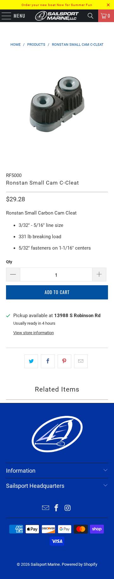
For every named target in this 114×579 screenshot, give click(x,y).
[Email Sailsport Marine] (45, 508)
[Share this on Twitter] (31, 361)
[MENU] (3, 15)
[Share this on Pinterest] (64, 361)
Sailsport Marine (45, 564)
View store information (33, 332)
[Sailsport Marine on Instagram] (68, 508)
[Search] (91, 15)
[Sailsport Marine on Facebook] (56, 508)
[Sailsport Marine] (57, 15)
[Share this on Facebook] (47, 361)
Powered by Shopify (79, 564)
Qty (9, 261)
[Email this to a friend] (81, 361)
